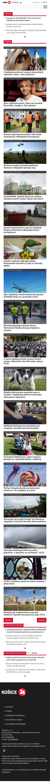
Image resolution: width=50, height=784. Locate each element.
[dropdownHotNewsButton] (25, 37)
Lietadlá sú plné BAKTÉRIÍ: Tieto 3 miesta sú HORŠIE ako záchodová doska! (24, 19)
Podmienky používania (15, 715)
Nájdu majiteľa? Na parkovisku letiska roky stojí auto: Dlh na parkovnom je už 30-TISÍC (25, 658)
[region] (20, 3)
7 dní (28, 653)
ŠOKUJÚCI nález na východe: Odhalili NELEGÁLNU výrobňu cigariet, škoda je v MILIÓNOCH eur (24, 637)
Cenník (9, 711)
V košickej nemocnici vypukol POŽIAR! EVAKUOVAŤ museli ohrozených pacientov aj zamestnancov (26, 631)
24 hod (34, 653)
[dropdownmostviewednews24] (25, 676)
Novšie (8, 620)
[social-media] (4, 751)
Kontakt (9, 707)
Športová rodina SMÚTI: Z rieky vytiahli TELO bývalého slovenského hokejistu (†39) (26, 643)
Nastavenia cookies (14, 720)
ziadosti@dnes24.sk (38, 746)
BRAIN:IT (7, 772)
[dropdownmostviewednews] (25, 649)
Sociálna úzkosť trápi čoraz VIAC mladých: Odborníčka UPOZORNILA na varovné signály (26, 671)
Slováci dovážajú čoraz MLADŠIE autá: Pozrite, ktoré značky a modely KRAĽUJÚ (25, 664)
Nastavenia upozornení (16, 724)
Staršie (41, 620)
